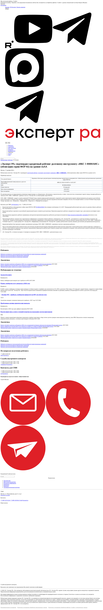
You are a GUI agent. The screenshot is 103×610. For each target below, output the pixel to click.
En (6, 142)
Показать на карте (5, 495)
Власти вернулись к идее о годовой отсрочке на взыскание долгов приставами (26, 312)
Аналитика (11, 146)
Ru (9, 142)
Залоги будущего (6, 275)
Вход (7, 8)
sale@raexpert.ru (5, 355)
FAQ (9, 155)
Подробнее (3, 5)
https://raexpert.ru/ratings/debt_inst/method (78, 215)
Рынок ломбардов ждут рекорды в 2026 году (15, 283)
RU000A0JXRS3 (40, 207)
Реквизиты (6, 484)
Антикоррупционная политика (12, 487)
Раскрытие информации (10, 483)
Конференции (11, 151)
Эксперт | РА (8, 7)
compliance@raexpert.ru (6, 364)
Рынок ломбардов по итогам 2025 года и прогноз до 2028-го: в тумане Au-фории (22, 265)
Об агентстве (7, 480)
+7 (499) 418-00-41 (15, 500)
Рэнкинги (10, 149)
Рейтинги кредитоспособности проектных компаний (14, 257)
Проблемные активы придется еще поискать (15, 303)
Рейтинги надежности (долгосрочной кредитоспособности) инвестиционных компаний (23, 254)
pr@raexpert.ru (15, 204)
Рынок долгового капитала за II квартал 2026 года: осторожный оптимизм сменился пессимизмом (26, 264)
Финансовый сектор (57, 325)
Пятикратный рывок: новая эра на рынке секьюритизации (16, 266)
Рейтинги (10, 145)
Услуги (10, 153)
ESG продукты (12, 148)
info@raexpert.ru (24, 500)
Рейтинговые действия (6, 160)
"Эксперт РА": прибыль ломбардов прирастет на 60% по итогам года (24, 294)
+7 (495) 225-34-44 (5, 500)
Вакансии (6, 486)
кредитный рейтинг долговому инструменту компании (41, 172)
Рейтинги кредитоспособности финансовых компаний (15, 255)
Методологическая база (10, 482)
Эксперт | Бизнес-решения (18, 7)
